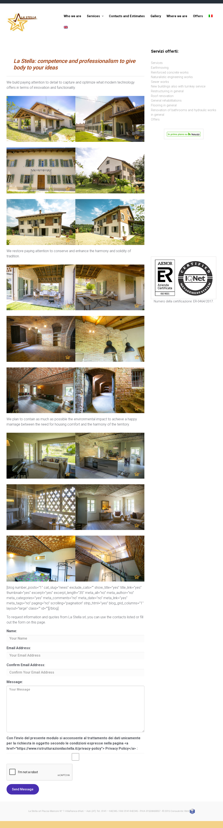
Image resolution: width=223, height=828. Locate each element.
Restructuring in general (167, 91)
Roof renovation (162, 96)
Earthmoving (160, 68)
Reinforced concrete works (170, 72)
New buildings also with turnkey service (178, 86)
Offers (155, 119)
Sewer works (160, 82)
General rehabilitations (166, 100)
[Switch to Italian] (210, 16)
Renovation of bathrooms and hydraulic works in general (183, 112)
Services (157, 63)
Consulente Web (180, 811)
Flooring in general (164, 105)
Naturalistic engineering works (172, 77)
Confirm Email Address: (26, 665)
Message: (15, 682)
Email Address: (19, 648)
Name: (12, 631)
